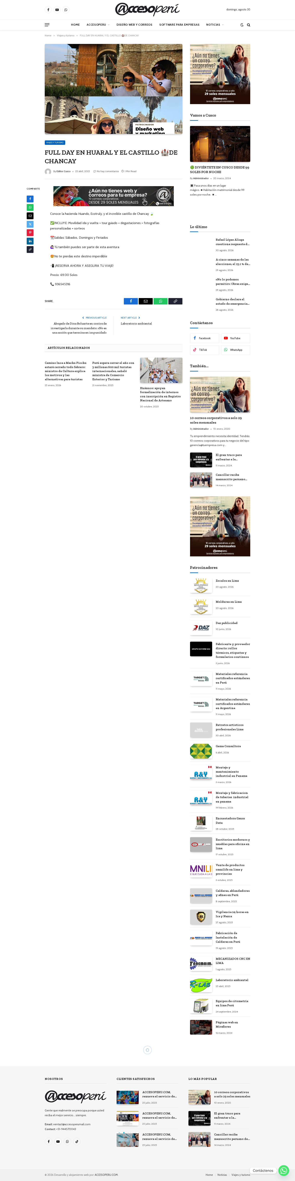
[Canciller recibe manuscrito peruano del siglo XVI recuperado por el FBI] (201, 479)
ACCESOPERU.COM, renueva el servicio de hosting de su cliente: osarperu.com (158, 1137)
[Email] (30, 215)
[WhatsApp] (30, 207)
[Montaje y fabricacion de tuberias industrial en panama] (201, 797)
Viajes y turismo (55, 142)
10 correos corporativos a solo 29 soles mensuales (216, 420)
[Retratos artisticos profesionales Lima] (201, 729)
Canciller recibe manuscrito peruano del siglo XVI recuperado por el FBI (231, 477)
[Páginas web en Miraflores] (201, 1027)
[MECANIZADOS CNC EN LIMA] (201, 963)
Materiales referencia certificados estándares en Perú (233, 678)
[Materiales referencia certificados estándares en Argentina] (201, 704)
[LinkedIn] (30, 240)
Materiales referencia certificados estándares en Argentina (233, 704)
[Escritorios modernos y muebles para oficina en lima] (201, 844)
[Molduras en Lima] (201, 606)
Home (75, 24)
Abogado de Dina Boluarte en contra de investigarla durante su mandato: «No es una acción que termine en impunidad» (79, 328)
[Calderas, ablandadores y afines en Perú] (201, 895)
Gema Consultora (228, 746)
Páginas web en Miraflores (227, 1024)
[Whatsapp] (283, 1170)
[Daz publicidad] (201, 628)
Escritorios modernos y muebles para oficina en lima (233, 844)
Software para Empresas (179, 24)
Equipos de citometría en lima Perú (232, 1003)
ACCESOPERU (96, 24)
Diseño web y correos (135, 24)
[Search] (248, 24)
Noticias (213, 24)
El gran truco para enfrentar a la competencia (229, 457)
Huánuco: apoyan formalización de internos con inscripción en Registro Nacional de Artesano (160, 394)
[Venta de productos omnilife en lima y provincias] (201, 870)
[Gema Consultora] (201, 751)
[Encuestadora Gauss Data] (201, 823)
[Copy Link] (30, 249)
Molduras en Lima (229, 602)
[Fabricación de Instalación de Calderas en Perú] (201, 938)
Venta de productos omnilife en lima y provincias (230, 869)
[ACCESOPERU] (147, 9)
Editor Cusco (64, 171)
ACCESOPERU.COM (106, 1174)
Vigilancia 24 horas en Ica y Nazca (232, 914)
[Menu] (47, 24)
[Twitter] (30, 224)
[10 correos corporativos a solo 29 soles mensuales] (220, 395)
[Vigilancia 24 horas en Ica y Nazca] (201, 917)
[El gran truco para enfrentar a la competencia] (201, 460)
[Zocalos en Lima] (201, 585)
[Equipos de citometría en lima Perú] (201, 1006)
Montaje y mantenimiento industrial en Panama (231, 772)
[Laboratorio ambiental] (201, 985)
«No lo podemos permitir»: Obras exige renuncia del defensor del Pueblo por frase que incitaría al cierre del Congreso (232, 282)
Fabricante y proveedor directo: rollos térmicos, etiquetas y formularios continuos (233, 650)
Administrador (201, 178)
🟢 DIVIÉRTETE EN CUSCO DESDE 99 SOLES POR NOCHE (219, 169)
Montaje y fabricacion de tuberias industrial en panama (232, 797)
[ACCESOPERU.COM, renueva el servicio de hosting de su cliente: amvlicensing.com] (128, 1097)
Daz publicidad (227, 623)
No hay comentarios (108, 171)
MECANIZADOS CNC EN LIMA (233, 961)
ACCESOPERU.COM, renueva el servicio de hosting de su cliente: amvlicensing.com (158, 1094)
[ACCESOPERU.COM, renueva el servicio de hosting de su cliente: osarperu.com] (128, 1139)
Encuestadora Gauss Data (230, 820)
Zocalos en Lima (227, 580)
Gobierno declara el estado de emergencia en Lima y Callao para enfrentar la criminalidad (231, 301)
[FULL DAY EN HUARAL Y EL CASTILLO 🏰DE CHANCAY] (113, 89)
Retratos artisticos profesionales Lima (229, 727)
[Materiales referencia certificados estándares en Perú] (201, 679)
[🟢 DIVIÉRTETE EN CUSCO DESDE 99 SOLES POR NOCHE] (220, 144)
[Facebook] (30, 198)
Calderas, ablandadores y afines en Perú (233, 893)
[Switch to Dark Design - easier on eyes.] (241, 24)
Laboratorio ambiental (136, 323)
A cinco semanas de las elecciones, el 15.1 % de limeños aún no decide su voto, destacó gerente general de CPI (232, 262)
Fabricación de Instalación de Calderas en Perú (228, 937)
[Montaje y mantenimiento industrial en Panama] (201, 772)
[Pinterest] (30, 232)
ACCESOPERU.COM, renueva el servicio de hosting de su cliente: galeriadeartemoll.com (159, 1116)
